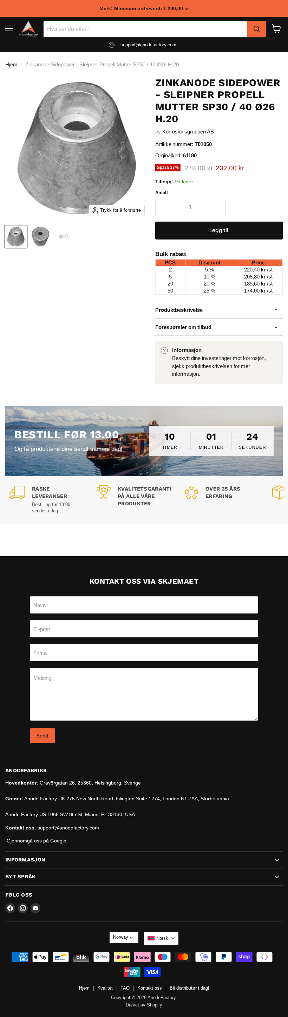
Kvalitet (105, 988)
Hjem (11, 64)
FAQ (125, 988)
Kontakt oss (149, 988)
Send (42, 736)
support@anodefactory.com (148, 44)
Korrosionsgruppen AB (188, 131)
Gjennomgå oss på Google (35, 841)
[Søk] (256, 29)
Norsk (162, 938)
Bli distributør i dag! (189, 988)
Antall (161, 192)
